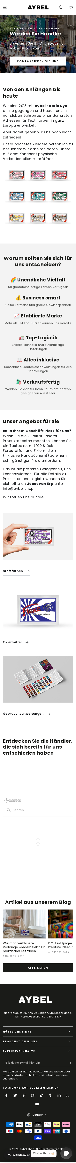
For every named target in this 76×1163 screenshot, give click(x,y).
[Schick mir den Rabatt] (71, 1063)
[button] (61, 7)
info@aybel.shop (18, 488)
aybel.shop (27, 1149)
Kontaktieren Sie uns (38, 61)
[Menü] (5, 7)
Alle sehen (38, 968)
